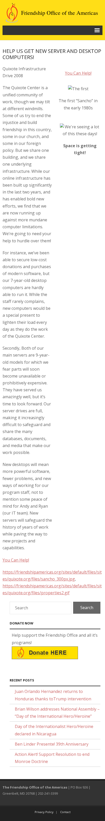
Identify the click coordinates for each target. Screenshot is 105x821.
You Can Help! (78, 73)
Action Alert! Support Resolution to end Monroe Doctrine (52, 758)
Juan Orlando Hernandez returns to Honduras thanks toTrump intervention (53, 695)
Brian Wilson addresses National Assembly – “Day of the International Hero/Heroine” (57, 712)
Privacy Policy (44, 812)
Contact (65, 812)
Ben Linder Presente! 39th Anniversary (51, 744)
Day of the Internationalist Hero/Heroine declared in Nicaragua (54, 730)
